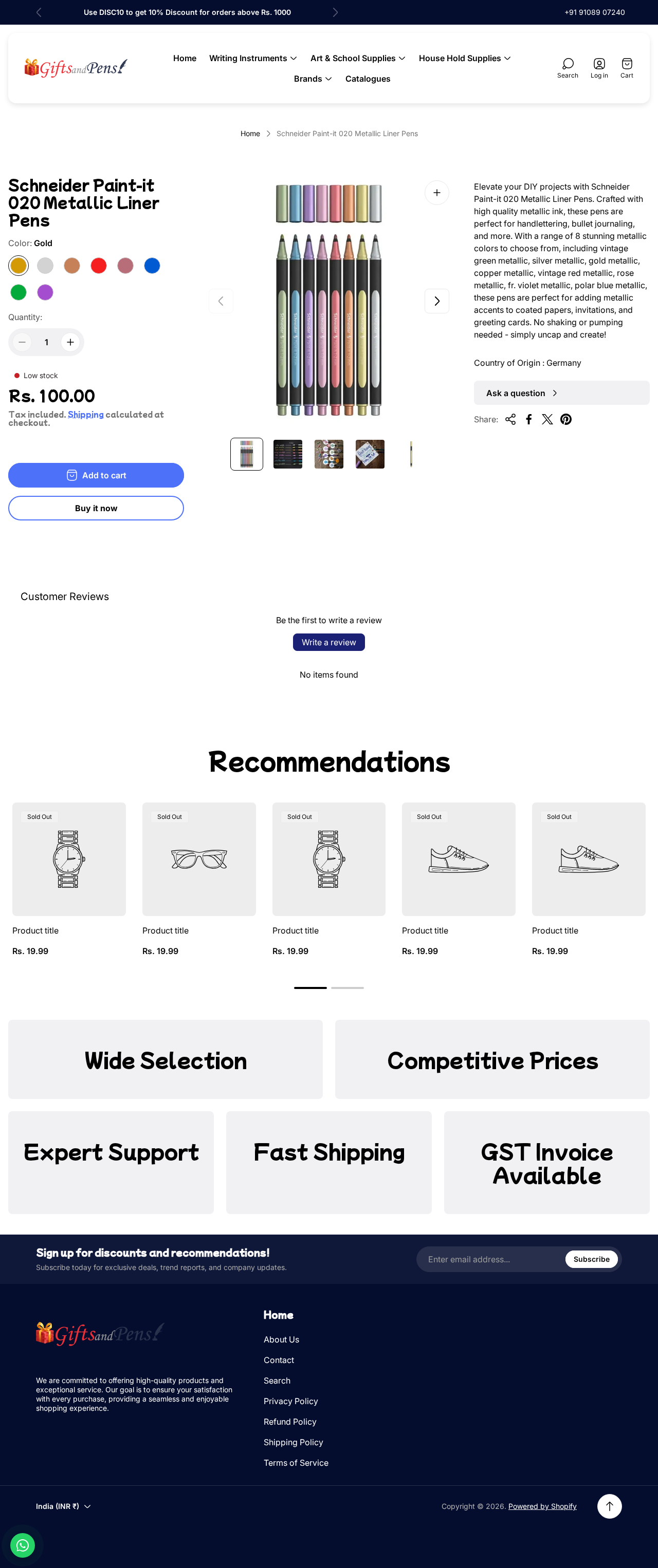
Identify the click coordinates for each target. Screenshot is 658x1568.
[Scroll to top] (609, 1506)
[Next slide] (335, 12)
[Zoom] (437, 192)
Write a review (329, 642)
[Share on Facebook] (529, 419)
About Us (281, 1339)
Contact (279, 1360)
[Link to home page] (100, 1334)
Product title (35, 930)
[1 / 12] (246, 454)
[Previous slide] (39, 12)
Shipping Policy (293, 1442)
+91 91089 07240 (594, 12)
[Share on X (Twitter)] (547, 419)
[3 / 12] (329, 454)
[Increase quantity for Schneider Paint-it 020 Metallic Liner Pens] (70, 342)
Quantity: (25, 317)
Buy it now (96, 508)
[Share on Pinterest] (566, 419)
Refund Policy (290, 1421)
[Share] (510, 419)
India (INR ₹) (57, 1506)
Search (277, 1380)
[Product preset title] (69, 859)
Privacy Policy (291, 1401)
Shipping (86, 414)
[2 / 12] (287, 454)
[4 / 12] (370, 454)
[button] (310, 988)
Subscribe (592, 1259)
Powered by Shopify (542, 1506)
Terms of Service (296, 1463)
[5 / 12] (411, 454)
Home (250, 133)
